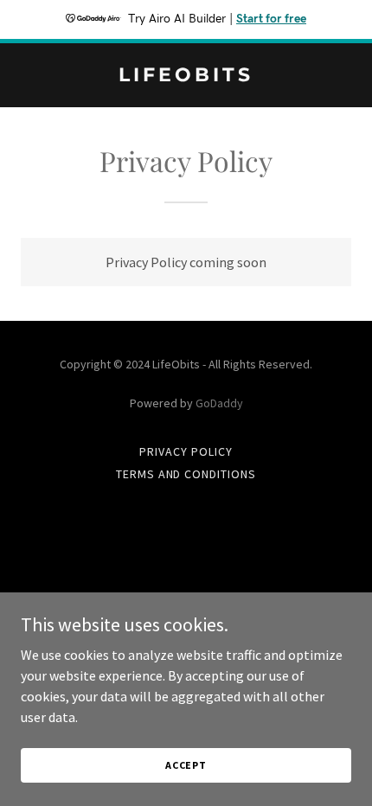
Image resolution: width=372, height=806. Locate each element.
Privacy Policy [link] (186, 451)
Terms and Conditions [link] (186, 474)
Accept (186, 764)
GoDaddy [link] (219, 403)
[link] (186, 76)
